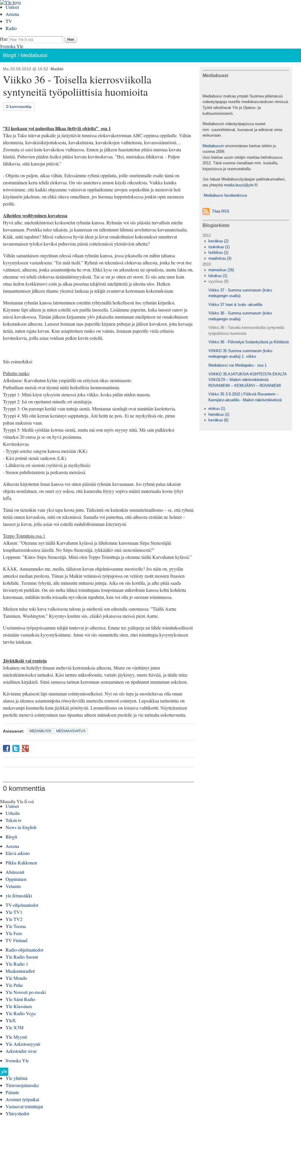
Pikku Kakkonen (21, 862)
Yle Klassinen (19, 1006)
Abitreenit (15, 872)
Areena (12, 14)
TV (9, 21)
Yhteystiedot (17, 1113)
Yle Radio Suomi (22, 957)
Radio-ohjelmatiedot (24, 950)
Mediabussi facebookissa (225, 195)
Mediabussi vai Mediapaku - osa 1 (237, 365)
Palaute (12, 1092)
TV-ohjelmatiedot (22, 905)
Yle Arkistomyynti (23, 1044)
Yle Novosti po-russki (26, 992)
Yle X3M (15, 1027)
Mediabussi (34, 55)
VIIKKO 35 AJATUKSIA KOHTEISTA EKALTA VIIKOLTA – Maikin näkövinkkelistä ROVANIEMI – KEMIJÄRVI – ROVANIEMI (247, 380)
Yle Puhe (14, 985)
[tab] (246, 241)
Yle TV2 (14, 919)
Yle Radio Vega (21, 1013)
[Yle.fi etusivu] (4, 1073)
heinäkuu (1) (218, 414)
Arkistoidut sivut (21, 1051)
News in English (21, 827)
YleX (11, 1020)
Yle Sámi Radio (20, 999)
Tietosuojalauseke (22, 1085)
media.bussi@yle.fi (240, 185)
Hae (4, 39)
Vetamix (13, 886)
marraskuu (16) (221, 270)
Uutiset (12, 7)
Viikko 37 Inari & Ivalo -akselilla (235, 304)
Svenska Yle (11, 46)
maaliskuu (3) (219, 258)
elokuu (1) (216, 408)
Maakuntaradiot (20, 971)
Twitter (15, 748)
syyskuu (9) (218, 281)
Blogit (9, 55)
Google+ (25, 748)
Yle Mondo (16, 978)
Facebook (6, 748)
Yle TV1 (14, 912)
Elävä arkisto (18, 853)
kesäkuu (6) (218, 420)
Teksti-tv (14, 820)
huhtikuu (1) (218, 252)
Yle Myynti (16, 1037)
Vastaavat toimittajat (24, 1106)
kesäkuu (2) (218, 241)
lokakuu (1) (217, 276)
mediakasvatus (71, 731)
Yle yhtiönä (16, 1078)
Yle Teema (16, 926)
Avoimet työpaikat (22, 1099)
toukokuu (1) (219, 247)
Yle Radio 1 (17, 964)
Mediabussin (213, 146)
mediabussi (40, 731)
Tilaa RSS (220, 211)
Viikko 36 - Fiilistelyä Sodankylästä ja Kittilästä (248, 342)
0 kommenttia (18, 106)
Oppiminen (16, 879)
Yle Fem (14, 933)
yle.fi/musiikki (19, 895)
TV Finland (16, 940)
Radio (11, 28)
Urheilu (13, 813)
